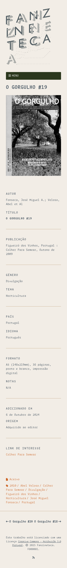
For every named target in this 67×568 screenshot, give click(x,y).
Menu (15, 75)
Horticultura (16, 498)
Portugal (28, 502)
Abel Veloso (29, 486)
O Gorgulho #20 (21, 521)
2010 (13, 486)
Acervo (14, 479)
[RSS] (33, 558)
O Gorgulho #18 (46, 521)
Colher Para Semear (21, 454)
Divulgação (36, 490)
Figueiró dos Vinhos (22, 494)
